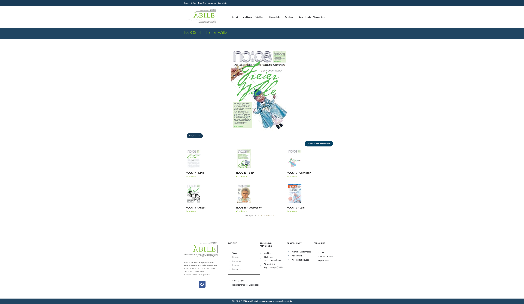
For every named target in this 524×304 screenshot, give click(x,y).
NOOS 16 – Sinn (245, 172)
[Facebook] (202, 284)
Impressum (212, 3)
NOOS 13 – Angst (196, 207)
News (301, 17)
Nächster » (269, 215)
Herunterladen (194, 136)
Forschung (289, 17)
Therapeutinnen (319, 17)
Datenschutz (222, 3)
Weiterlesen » (191, 176)
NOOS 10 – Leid (296, 207)
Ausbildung (247, 17)
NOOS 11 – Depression (249, 207)
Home (186, 3)
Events (308, 17)
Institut (235, 17)
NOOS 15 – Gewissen (299, 172)
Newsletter (202, 3)
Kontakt (193, 3)
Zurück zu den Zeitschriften (318, 144)
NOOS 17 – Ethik (195, 172)
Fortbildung (259, 17)
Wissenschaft (274, 17)
